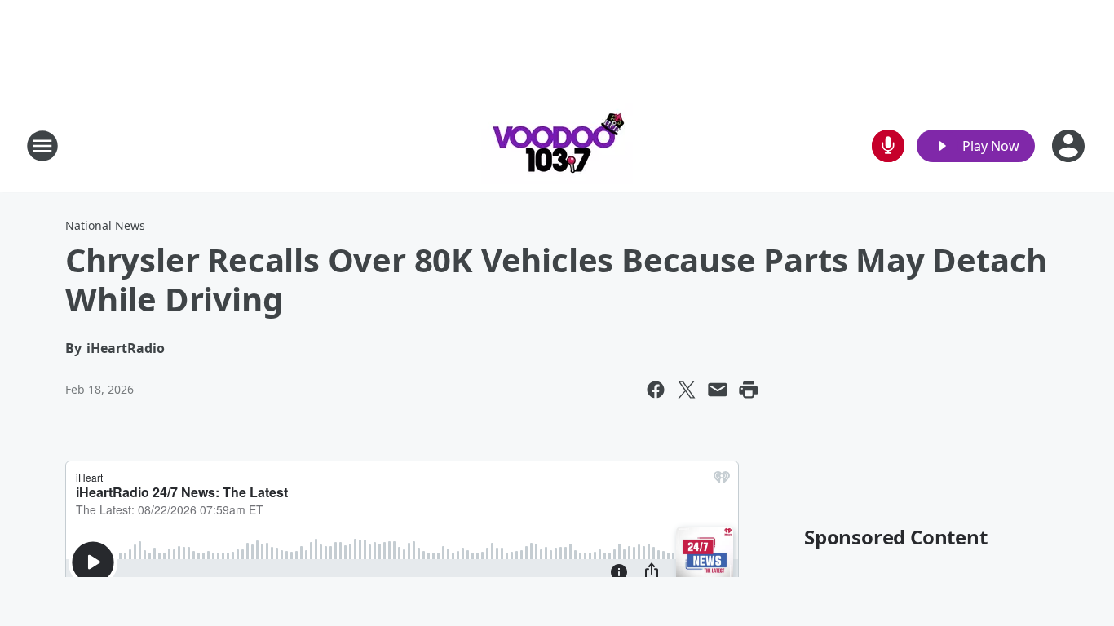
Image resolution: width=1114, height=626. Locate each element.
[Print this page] (748, 389)
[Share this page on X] (686, 389)
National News (105, 225)
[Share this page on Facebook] (655, 389)
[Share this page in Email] (717, 389)
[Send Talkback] (888, 146)
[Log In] (1070, 146)
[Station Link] (557, 145)
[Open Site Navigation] (42, 146)
